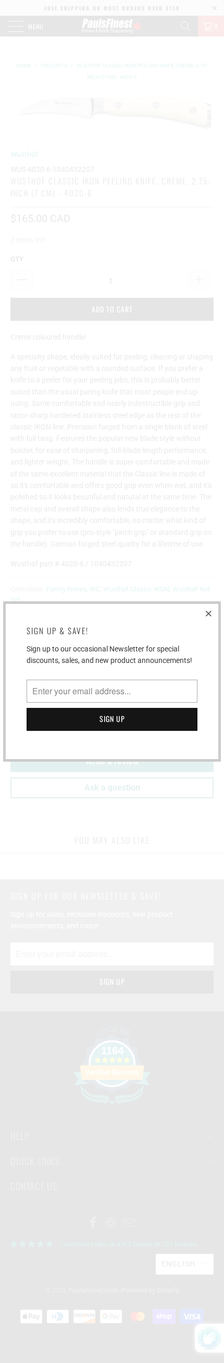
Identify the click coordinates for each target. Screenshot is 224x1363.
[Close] (209, 613)
